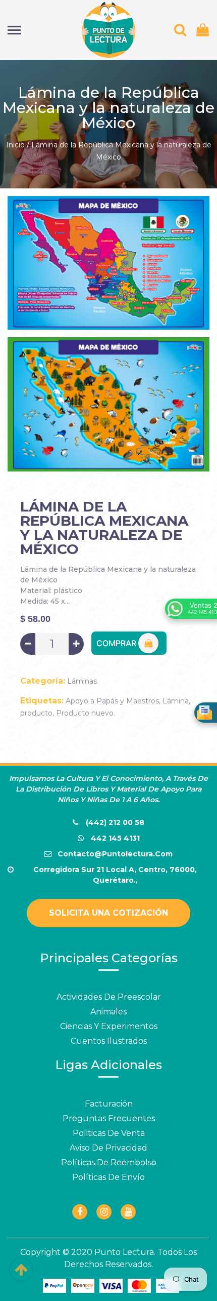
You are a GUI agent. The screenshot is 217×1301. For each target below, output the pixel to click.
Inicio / (17, 144)
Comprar (117, 643)
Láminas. (82, 681)
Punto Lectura (124, 1252)
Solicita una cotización (108, 913)
